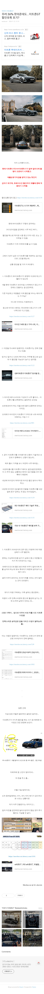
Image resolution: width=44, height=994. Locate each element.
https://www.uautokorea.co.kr (14, 29)
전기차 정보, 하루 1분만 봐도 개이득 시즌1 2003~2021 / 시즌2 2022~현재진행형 (16, 965)
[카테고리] (3, 2)
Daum (21, 987)
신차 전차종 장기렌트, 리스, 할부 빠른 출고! (14, 37)
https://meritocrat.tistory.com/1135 (22, 518)
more (40, 908)
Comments (6, 952)
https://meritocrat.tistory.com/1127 (22, 316)
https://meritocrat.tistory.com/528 (22, 644)
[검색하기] (41, 2)
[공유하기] (9, 895)
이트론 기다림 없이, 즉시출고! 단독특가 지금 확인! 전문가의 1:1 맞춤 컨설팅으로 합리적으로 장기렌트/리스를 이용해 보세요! (15, 54)
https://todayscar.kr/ (10, 46)
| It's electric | (8, 961)
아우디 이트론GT (8, 11)
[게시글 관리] (11, 895)
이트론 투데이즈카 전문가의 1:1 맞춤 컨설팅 (15, 50)
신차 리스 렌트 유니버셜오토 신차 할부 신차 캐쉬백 (14, 33)
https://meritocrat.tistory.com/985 (22, 423)
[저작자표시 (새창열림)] (26, 895)
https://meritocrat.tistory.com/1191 (22, 856)
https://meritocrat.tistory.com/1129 (22, 498)
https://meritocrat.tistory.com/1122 (22, 365)
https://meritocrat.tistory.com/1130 (29, 198)
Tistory (34, 987)
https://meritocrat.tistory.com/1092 (22, 664)
